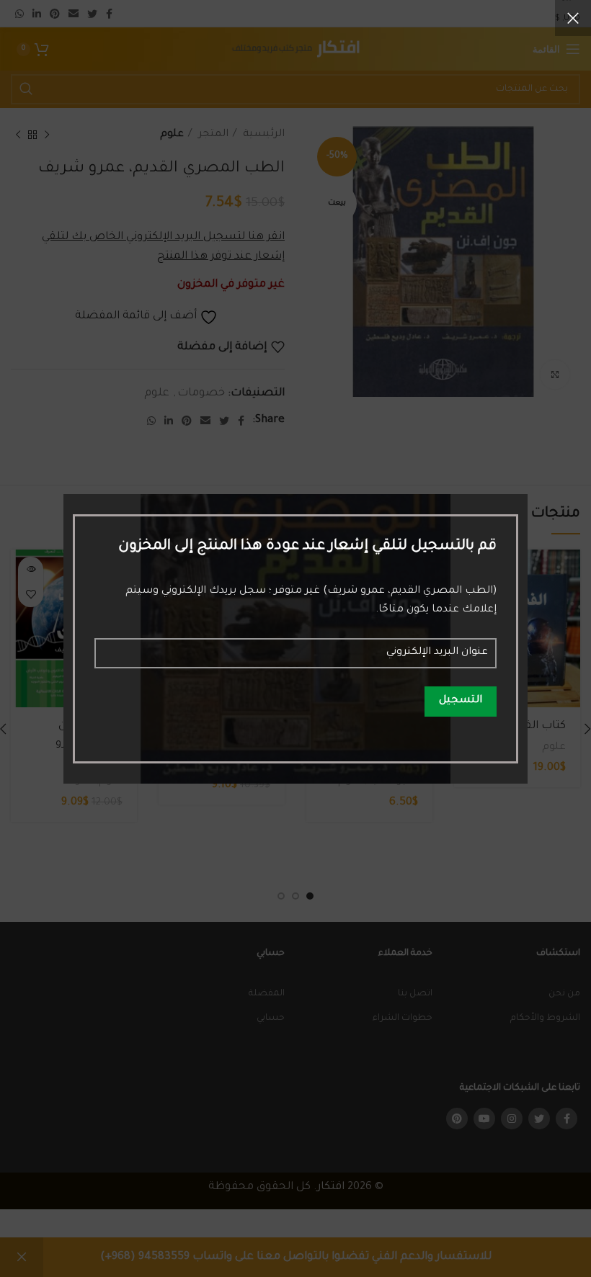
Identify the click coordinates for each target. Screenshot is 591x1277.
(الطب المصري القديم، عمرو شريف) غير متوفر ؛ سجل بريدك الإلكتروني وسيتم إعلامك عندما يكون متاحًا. (310, 601)
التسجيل (460, 701)
